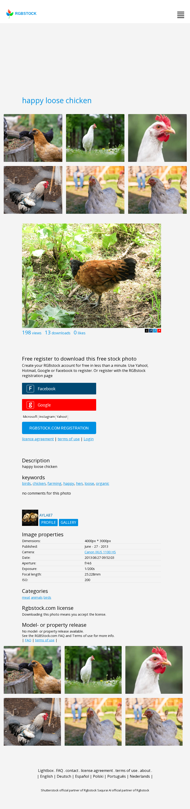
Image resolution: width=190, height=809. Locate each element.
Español (82, 776)
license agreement (97, 770)
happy (68, 483)
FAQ (28, 640)
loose (89, 483)
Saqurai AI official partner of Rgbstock (123, 790)
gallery (68, 522)
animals (37, 597)
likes (82, 333)
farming (54, 483)
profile (48, 522)
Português (116, 776)
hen (79, 483)
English (46, 776)
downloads (61, 333)
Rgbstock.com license (47, 607)
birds (26, 483)
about (145, 770)
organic (102, 483)
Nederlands (140, 776)
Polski (98, 776)
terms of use (44, 640)
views (36, 333)
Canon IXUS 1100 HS (100, 552)
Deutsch (64, 776)
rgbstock (26, 14)
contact (72, 770)
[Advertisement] (95, 58)
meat (26, 597)
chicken (39, 483)
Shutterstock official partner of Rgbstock (69, 790)
